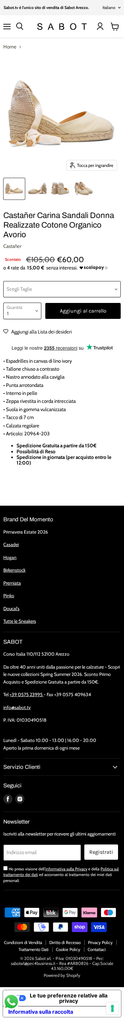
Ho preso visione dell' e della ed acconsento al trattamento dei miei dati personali (61, 874)
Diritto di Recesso (65, 942)
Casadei (11, 544)
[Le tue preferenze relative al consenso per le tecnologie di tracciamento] (112, 1008)
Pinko (8, 596)
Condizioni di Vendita (23, 942)
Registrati (101, 852)
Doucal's (11, 609)
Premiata (12, 583)
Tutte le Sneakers (19, 621)
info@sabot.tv (17, 707)
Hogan (10, 557)
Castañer (12, 246)
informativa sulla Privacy (66, 868)
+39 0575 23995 (27, 694)
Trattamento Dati (34, 949)
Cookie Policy (68, 949)
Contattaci (97, 949)
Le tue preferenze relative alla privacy (68, 998)
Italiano (109, 7)
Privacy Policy (100, 942)
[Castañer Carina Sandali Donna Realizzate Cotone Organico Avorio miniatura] (14, 188)
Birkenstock (14, 570)
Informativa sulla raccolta (40, 1011)
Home (10, 47)
